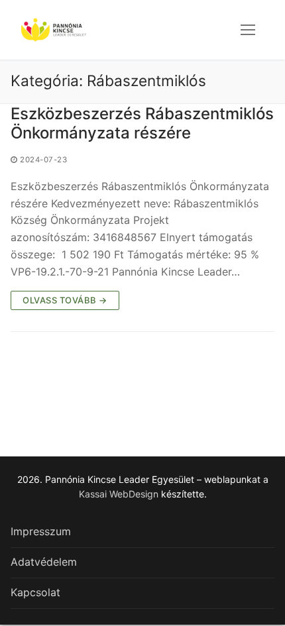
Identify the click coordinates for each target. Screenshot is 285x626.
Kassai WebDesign (118, 493)
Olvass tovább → (65, 300)
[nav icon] (248, 30)
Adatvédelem (44, 561)
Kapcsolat (35, 592)
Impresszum (41, 531)
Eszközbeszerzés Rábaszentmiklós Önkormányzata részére (142, 123)
